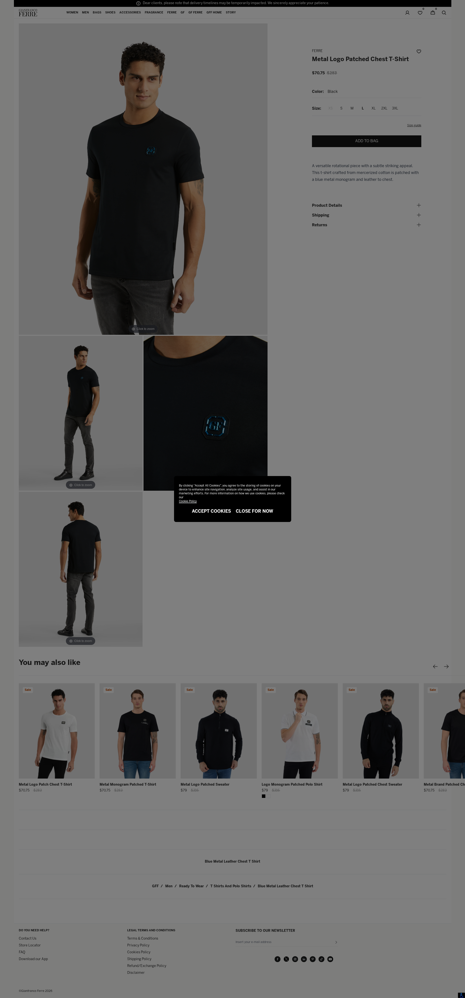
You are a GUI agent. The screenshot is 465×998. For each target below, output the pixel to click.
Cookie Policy (188, 501)
